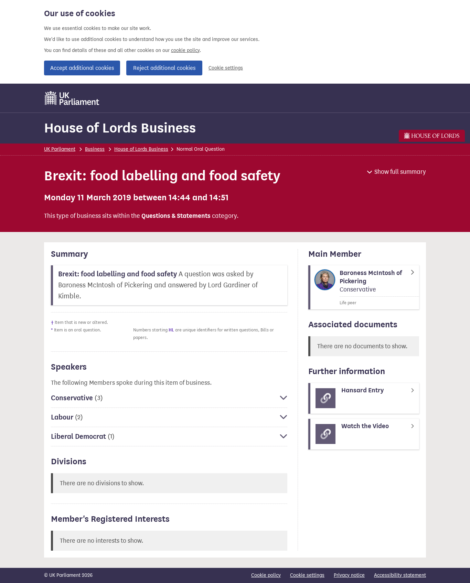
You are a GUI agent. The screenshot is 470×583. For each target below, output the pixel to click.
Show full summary (400, 172)
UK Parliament (59, 149)
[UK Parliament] (72, 98)
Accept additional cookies (82, 68)
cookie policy (185, 50)
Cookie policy (266, 575)
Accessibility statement (400, 575)
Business (95, 149)
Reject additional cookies (164, 68)
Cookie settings (226, 68)
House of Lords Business (120, 127)
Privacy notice (349, 575)
